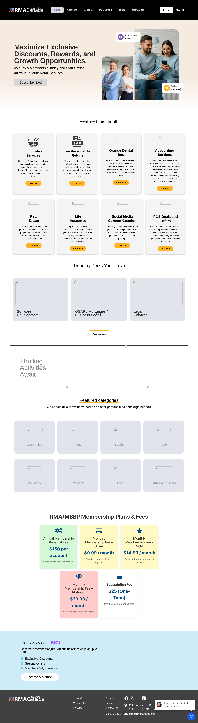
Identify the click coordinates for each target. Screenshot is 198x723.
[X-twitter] (138, 698)
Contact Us (138, 10)
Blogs (122, 10)
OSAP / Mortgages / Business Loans (91, 313)
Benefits (88, 10)
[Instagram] (132, 698)
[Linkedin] (144, 698)
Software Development (27, 313)
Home (57, 10)
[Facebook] (126, 698)
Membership (105, 10)
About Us (72, 10)
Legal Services (141, 313)
